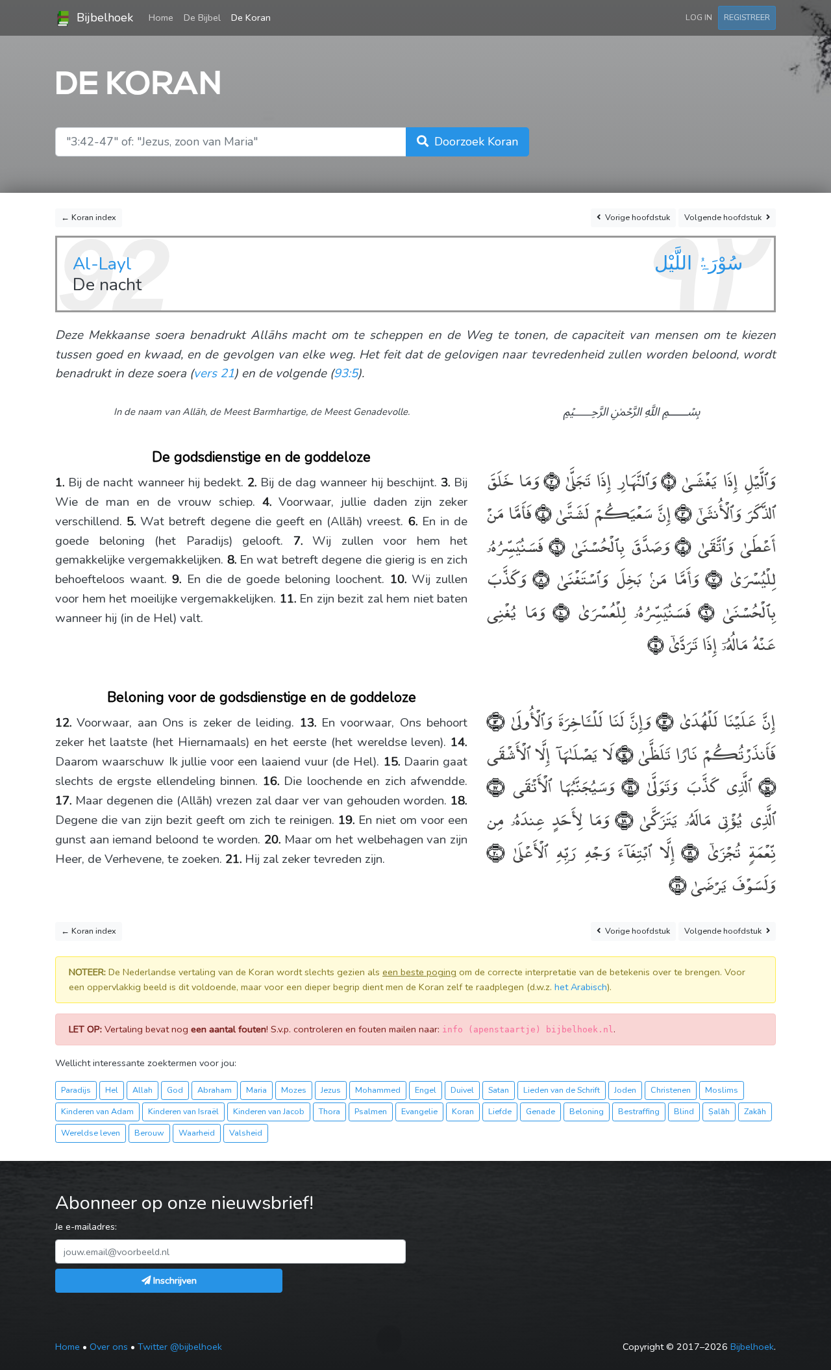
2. (252, 482)
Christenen (671, 1089)
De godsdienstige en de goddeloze (261, 457)
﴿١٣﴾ (495, 719)
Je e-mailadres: (86, 1226)
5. (131, 521)
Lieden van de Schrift (561, 1089)
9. (177, 579)
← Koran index (88, 217)
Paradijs (76, 1089)
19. (346, 820)
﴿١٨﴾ (621, 818)
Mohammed (378, 1089)
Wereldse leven (90, 1132)
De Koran (251, 17)
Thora (329, 1111)
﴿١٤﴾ (623, 753)
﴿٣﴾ (681, 512)
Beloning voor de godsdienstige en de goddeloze (261, 697)
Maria (256, 1089)
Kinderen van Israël (183, 1111)
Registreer (747, 17)
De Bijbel (202, 17)
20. (272, 839)
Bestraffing (639, 1111)
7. (298, 540)
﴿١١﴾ (656, 643)
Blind (684, 1111)
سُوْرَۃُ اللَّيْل (698, 263)
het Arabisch (580, 986)
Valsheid (245, 1132)
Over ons (109, 1346)
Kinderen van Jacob (268, 1111)
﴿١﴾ (666, 479)
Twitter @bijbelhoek (180, 1346)
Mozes (293, 1089)
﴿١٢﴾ (662, 719)
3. (446, 482)
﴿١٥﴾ (764, 785)
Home (164, 17)
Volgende (723, 217)
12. (63, 722)
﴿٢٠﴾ (495, 851)
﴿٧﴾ (710, 577)
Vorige (636, 217)
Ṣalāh (719, 1111)
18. (459, 800)
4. (267, 501)
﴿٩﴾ (702, 610)
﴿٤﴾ (541, 512)
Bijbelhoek (103, 17)
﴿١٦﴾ (627, 785)
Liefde (500, 1111)
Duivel (462, 1089)
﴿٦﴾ (554, 545)
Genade (540, 1111)
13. (308, 722)
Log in (699, 17)
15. (392, 761)
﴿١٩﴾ (687, 851)
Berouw (149, 1132)
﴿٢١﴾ (677, 883)
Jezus (331, 1089)
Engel (425, 1089)
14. (459, 742)
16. (271, 781)
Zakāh (755, 1111)
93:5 (346, 373)
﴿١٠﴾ (557, 610)
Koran (463, 1111)
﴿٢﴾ (550, 479)
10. (398, 579)
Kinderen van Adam (97, 1111)
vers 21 (213, 373)
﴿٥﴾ (680, 545)
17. (63, 800)
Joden (625, 1089)
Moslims (721, 1089)
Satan (498, 1089)
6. (413, 521)
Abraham (214, 1089)
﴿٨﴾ (538, 577)
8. (232, 559)
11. (288, 598)
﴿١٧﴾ (495, 785)
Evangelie (419, 1111)
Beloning (586, 1111)
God (175, 1089)
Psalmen (370, 1111)
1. (60, 482)
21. (233, 859)
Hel (111, 1089)
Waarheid (197, 1132)
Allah (142, 1089)
